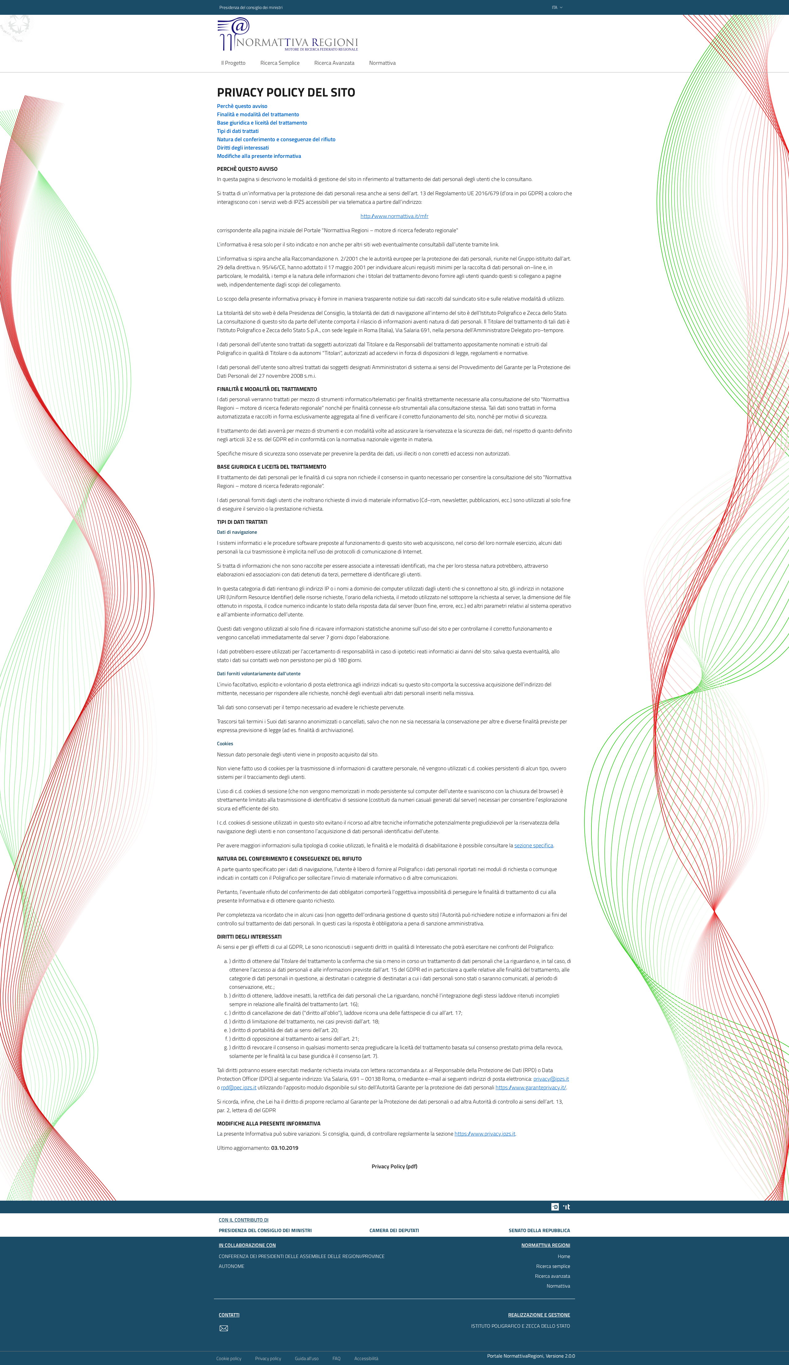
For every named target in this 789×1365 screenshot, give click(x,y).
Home (564, 1256)
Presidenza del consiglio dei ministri (251, 7)
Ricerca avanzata (552, 1276)
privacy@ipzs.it (551, 1079)
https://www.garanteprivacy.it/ (531, 1087)
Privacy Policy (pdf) (394, 1166)
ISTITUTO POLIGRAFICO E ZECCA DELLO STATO (520, 1326)
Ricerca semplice (553, 1266)
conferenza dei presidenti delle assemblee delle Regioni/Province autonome (302, 1261)
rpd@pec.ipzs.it (238, 1087)
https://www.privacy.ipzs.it (485, 1133)
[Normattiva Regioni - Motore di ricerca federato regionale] (305, 34)
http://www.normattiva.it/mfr (394, 216)
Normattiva (558, 1285)
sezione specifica (533, 845)
